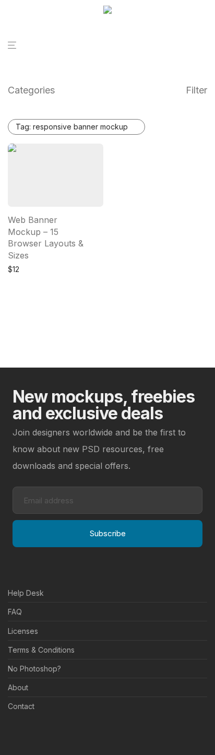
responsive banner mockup (72, 126)
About (18, 687)
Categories (31, 90)
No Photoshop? (34, 668)
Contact (21, 706)
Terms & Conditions (41, 649)
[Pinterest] (28, 731)
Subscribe (108, 533)
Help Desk (26, 592)
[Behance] (11, 731)
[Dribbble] (45, 731)
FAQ (15, 611)
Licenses (23, 631)
